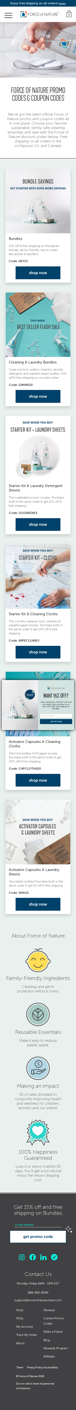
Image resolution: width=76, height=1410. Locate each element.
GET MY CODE (56, 721)
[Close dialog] (71, 682)
